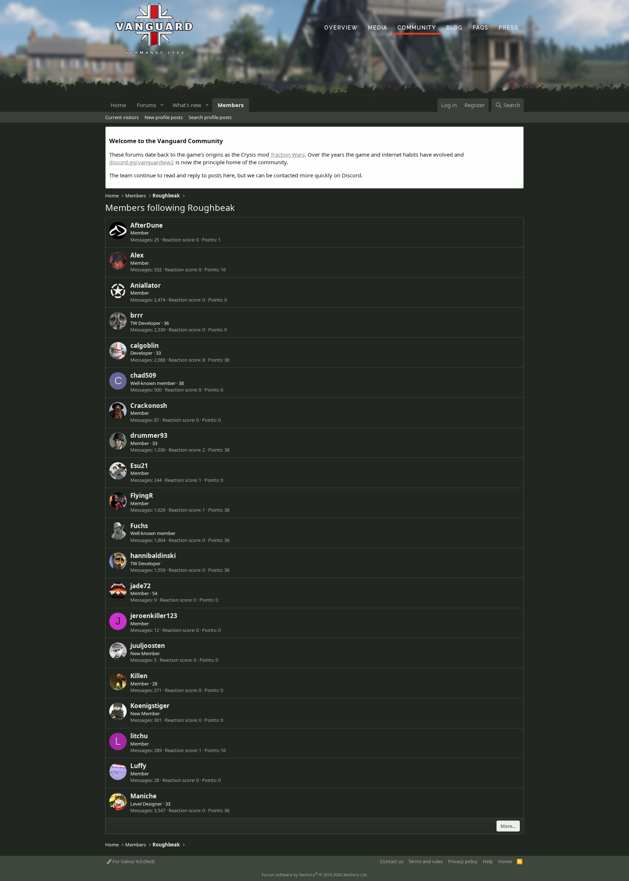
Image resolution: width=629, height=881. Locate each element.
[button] (162, 105)
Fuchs (139, 526)
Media (377, 28)
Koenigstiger (150, 705)
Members (231, 105)
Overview (341, 28)
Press (509, 28)
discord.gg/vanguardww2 (141, 162)
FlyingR (141, 495)
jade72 (140, 586)
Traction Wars (287, 154)
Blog (454, 28)
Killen (138, 676)
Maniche (143, 796)
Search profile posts (210, 117)
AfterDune (146, 225)
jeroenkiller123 (153, 615)
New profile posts (164, 117)
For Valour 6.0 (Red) (133, 861)
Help (488, 861)
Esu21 (139, 465)
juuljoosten (147, 645)
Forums (146, 105)
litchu (139, 736)
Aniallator (145, 285)
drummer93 (148, 435)
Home (118, 105)
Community (416, 28)
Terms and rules (425, 861)
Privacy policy (463, 861)
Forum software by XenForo (315, 874)
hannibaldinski (153, 555)
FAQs (480, 28)
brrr (136, 315)
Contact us (391, 861)
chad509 (143, 375)
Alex (137, 255)
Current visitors (122, 117)
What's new (187, 105)
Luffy (138, 766)
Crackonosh (148, 405)
